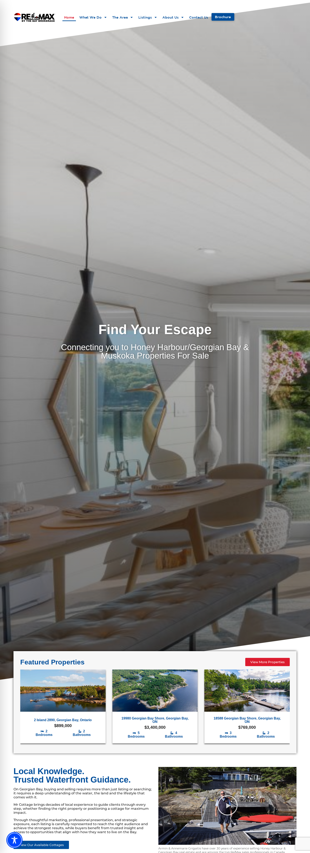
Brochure (223, 17)
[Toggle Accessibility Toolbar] (14, 840)
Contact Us (198, 17)
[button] (227, 806)
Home (69, 17)
